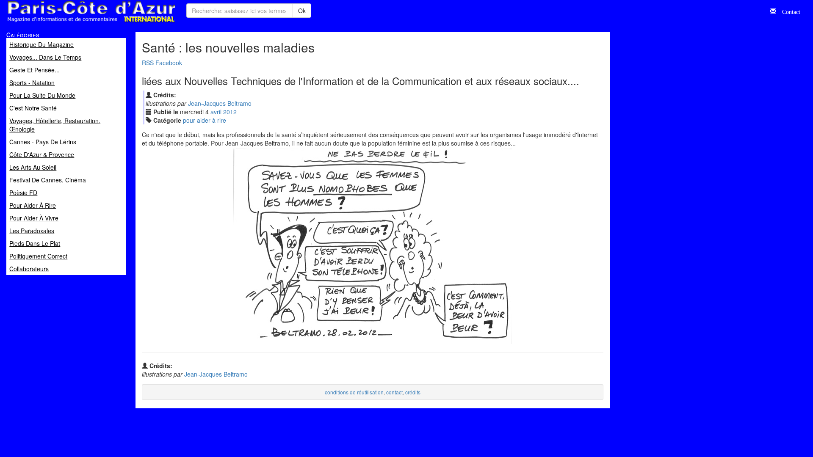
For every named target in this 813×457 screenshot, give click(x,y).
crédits (412, 392)
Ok (302, 10)
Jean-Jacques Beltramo (220, 103)
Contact (788, 11)
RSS (148, 62)
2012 (230, 111)
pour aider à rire (204, 120)
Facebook (168, 62)
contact (394, 392)
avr (215, 111)
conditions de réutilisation (354, 392)
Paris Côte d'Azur (72, 22)
